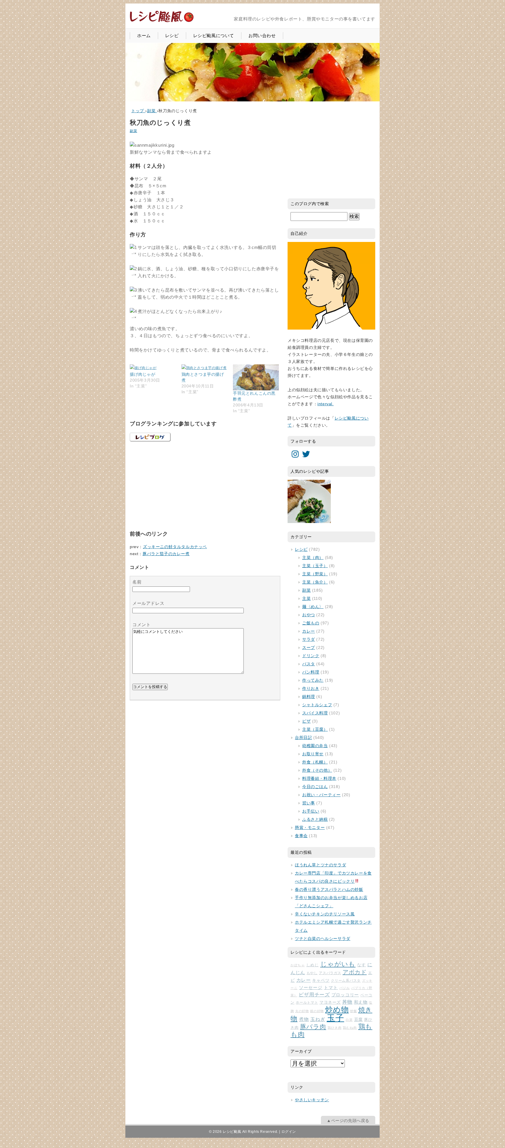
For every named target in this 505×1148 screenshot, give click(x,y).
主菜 (306, 598)
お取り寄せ (313, 754)
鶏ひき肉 (334, 1027)
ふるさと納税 (315, 819)
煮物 (304, 1019)
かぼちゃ (297, 965)
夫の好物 (302, 1011)
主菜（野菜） (315, 574)
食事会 (301, 835)
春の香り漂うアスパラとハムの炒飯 (329, 889)
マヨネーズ (330, 1002)
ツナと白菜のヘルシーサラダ (322, 938)
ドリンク (310, 655)
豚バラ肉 (313, 1026)
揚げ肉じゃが (142, 374)
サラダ (308, 639)
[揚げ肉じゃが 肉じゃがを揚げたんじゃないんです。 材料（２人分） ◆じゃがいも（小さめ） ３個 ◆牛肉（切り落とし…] (153, 367)
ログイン (288, 1132)
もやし (312, 973)
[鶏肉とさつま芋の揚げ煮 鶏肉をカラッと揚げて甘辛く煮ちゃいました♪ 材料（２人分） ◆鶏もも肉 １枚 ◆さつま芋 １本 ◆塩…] (204, 367)
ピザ (306, 721)
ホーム (144, 35)
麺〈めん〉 (313, 606)
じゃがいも (338, 964)
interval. (325, 403)
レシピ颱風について (213, 35)
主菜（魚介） (315, 582)
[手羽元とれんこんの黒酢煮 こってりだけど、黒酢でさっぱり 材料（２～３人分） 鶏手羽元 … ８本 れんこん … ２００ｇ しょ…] (256, 377)
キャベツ (320, 980)
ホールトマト (307, 1002)
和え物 (361, 1002)
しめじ (312, 965)
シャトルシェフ (317, 704)
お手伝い (310, 811)
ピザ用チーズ (314, 995)
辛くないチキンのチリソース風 (324, 914)
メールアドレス (148, 603)
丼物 (347, 1002)
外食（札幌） (315, 762)
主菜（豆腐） (315, 729)
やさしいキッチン (312, 1099)
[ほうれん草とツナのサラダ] (309, 501)
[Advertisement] (173, 485)
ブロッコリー (345, 995)
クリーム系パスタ (346, 981)
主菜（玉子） (315, 565)
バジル (344, 988)
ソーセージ (310, 987)
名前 (136, 581)
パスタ (308, 664)
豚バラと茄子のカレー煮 (166, 553)
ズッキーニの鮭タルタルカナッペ (175, 546)
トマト (331, 987)
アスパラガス (330, 973)
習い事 (308, 803)
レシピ (172, 35)
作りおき (310, 688)
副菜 (133, 131)
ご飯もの (310, 623)
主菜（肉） (313, 557)
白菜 (349, 1019)
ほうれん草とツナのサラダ (320, 865)
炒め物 (337, 1009)
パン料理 (310, 672)
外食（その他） (317, 770)
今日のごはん (315, 786)
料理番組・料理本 (319, 778)
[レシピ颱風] (161, 21)
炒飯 (353, 1011)
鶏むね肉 (350, 1027)
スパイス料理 (315, 713)
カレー (308, 631)
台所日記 (303, 737)
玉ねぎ (317, 1019)
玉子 (335, 1018)
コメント (141, 624)
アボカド (355, 972)
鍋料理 (308, 696)
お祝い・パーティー (321, 794)
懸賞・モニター (310, 827)
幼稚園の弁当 (315, 745)
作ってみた (313, 680)
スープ (308, 647)
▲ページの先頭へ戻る (348, 1120)
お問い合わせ (262, 35)
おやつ (308, 614)
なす (361, 965)
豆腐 (358, 1019)
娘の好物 (317, 1011)
